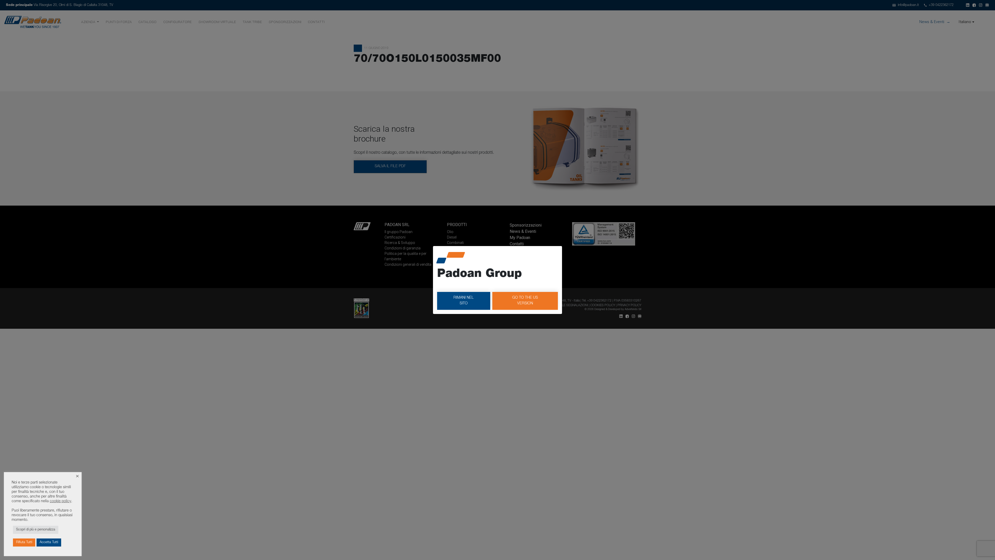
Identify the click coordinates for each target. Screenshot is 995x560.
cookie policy (60, 501)
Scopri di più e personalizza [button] (35, 529)
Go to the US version (525, 300)
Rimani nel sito (463, 300)
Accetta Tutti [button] (49, 542)
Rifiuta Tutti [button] (24, 542)
